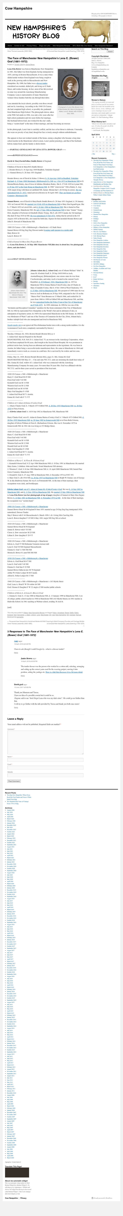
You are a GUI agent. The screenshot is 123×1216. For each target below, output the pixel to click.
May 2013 (10, 1060)
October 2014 (11, 1024)
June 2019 (10, 903)
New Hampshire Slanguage (101, 253)
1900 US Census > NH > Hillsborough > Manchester (27, 506)
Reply (16, 653)
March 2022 (10, 836)
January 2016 (11, 991)
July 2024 (10, 827)
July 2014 (10, 1030)
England (10, 615)
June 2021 (10, 851)
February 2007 (11, 1134)
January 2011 (11, 1091)
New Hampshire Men (99, 249)
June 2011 (10, 1080)
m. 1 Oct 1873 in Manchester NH (67, 181)
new (53, 615)
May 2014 (10, 1035)
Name (9, 757)
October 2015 (11, 998)
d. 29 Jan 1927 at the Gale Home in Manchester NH (27, 187)
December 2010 (11, 1093)
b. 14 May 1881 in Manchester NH (26, 498)
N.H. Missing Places (99, 236)
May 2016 (10, 983)
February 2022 (11, 838)
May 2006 (10, 1153)
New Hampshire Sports (100, 255)
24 (113, 148)
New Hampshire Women (37, 613)
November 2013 (11, 1048)
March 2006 (10, 1158)
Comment (11, 729)
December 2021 (11, 840)
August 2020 (10, 873)
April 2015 (10, 1011)
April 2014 (10, 1037)
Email (9, 764)
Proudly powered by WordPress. (103, 1198)
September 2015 (11, 1000)
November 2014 (11, 1022)
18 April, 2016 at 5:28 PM (22, 644)
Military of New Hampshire (101, 227)
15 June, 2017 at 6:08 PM (22, 687)
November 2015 (11, 996)
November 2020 (11, 866)
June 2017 (10, 955)
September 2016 (11, 974)
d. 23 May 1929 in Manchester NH (44, 290)
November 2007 (11, 1114)
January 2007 (11, 1136)
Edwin (76, 613)
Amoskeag (60, 613)
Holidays (96, 219)
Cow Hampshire (18, 8)
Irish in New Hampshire (100, 223)
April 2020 (10, 881)
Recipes (95, 281)
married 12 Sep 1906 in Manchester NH (69, 492)
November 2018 (11, 918)
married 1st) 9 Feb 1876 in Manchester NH (43, 204)
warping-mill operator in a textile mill (58, 230)
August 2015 (10, 1002)
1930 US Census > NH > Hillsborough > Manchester (27, 558)
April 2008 (10, 1104)
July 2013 (10, 1056)
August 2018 (10, 924)
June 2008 (10, 1099)
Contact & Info (19, 45)
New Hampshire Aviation (100, 240)
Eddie (72, 613)
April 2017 (10, 959)
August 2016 (10, 976)
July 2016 (10, 978)
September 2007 (11, 1119)
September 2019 (11, 896)
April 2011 (10, 1084)
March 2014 (10, 1039)
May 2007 (10, 1127)
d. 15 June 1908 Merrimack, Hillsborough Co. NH (34, 181)
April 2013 (10, 1063)
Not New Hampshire (99, 266)
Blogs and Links (44, 45)
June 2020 (10, 877)
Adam (55, 613)
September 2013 (11, 1052)
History (26, 613)
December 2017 (11, 942)
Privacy (23, 1198)
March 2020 (10, 883)
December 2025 (11, 825)
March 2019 (10, 909)
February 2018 (11, 937)
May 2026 (10, 814)
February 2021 (11, 860)
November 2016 (11, 970)
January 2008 (11, 1110)
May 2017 (10, 957)
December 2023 (11, 829)
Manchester (44, 615)
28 (103, 151)
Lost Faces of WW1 (99, 225)
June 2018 (10, 929)
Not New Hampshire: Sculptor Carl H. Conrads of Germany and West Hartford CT (104, 188)
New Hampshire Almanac (61, 45)
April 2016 (10, 985)
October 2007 (11, 1117)
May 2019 (10, 905)
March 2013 (10, 1065)
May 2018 (10, 931)
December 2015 (11, 994)
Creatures (96, 208)
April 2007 (10, 1130)
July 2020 (10, 875)
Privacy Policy (32, 45)
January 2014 (11, 1043)
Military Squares (98, 229)
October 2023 (11, 832)
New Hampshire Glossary (100, 244)
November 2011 (11, 1071)
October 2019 (11, 894)
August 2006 (10, 1147)
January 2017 (11, 965)
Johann (33, 615)
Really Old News (98, 279)
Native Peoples (97, 238)
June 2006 (10, 1151)
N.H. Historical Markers (100, 234)
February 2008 (11, 1108)
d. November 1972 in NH (50, 498)
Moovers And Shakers (99, 231)
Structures (96, 285)
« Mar (93, 154)
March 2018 (10, 935)
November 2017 (11, 944)
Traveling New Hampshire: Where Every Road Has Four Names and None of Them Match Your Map (19, 797)
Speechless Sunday (98, 283)
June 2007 (10, 1125)
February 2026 (11, 821)
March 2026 (10, 819)
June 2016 (10, 981)
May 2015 (10, 1009)
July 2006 (10, 1149)
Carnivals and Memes (99, 203)
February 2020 (11, 886)
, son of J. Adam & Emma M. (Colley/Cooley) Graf (34, 489)
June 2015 (10, 1006)
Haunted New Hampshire (100, 214)
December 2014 (11, 1019)
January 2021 (11, 862)
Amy (16, 641)
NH (68, 615)
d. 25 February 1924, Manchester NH (53, 282)
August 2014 (10, 1028)
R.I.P (94, 277)
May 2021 (10, 853)
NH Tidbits (96, 262)
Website (10, 772)
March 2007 (10, 1132)
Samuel (78, 615)
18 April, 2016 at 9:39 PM (29, 661)
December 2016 (11, 968)
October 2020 (11, 868)
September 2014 (11, 1026)
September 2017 (11, 948)
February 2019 (11, 911)
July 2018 (10, 927)
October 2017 (11, 946)
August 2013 (10, 1054)
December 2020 (11, 864)
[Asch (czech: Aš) (14, 325)
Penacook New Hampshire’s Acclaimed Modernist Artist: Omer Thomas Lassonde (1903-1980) (26, 50)
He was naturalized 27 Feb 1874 (42, 215)
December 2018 (11, 916)
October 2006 (11, 1143)
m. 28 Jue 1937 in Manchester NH (44, 477)
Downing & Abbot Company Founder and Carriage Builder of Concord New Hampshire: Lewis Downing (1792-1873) (65, 51)
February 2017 (11, 963)
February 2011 (11, 1089)
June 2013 (10, 1058)
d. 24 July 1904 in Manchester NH (50, 207)
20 (100, 148)
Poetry (95, 275)
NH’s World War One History (82, 45)
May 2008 (10, 1102)
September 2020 (11, 870)
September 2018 (11, 922)
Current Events (97, 210)
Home (10, 45)
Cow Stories (97, 206)
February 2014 (11, 1041)
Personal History (98, 273)
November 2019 (11, 892)
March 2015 (10, 1013)
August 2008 (10, 1095)
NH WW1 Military (98, 264)
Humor (95, 221)
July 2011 (10, 1078)
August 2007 (10, 1121)
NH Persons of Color (99, 260)
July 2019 (10, 901)
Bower (67, 613)
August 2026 (10, 810)
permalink (20, 617)
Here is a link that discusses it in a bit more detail (64, 672)
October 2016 (11, 972)
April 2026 (10, 816)
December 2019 (11, 890)
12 (96, 145)
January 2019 (11, 914)
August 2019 (10, 899)
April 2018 (10, 933)
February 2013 (11, 1067)
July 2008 (10, 1097)
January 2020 (11, 888)
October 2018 (11, 920)
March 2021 (10, 857)
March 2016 (10, 987)
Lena (38, 615)
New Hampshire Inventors (101, 247)
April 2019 (10, 907)
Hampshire (20, 615)
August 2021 (10, 847)
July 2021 (10, 849)
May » (114, 154)
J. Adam (27, 615)
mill (50, 615)
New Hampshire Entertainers (101, 242)
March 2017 (10, 961)
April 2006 (10, 1155)
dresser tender (42, 83)
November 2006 (11, 1140)
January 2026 (11, 823)
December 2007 (11, 1112)
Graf (15, 615)
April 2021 (10, 855)
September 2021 (11, 845)
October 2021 (11, 842)
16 (110, 145)
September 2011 (11, 1073)
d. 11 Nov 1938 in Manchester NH (37, 492)
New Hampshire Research (104, 45)
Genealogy (96, 212)
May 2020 (10, 879)
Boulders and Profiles (99, 201)
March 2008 (10, 1106)
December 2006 (11, 1138)
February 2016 (11, 989)
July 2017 (10, 953)
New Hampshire (60, 615)
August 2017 (10, 950)
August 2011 (10, 1076)
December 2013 (11, 1045)
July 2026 (10, 812)
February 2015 (11, 1015)
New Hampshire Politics (100, 251)
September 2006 (11, 1145)
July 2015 (10, 1004)
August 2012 (10, 1069)
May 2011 (10, 1082)
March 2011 (10, 1086)
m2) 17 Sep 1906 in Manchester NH (50, 210)
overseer (72, 615)
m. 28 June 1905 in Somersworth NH (45, 420)
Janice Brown (30, 64)
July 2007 (10, 1123)
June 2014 (10, 1032)
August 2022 (10, 834)
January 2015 (11, 1017)
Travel (95, 288)
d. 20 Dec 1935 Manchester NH (61, 405)
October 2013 (11, 1050)
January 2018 (11, 940)
